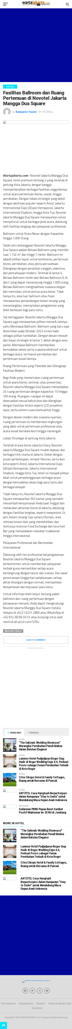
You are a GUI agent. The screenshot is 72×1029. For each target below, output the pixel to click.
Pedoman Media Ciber (59, 1003)
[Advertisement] (36, 45)
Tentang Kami (8, 1003)
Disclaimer (37, 1008)
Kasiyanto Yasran (26, 112)
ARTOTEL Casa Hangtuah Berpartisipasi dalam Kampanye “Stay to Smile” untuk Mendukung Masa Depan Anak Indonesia (43, 796)
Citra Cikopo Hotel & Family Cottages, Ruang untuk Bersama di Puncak (42, 778)
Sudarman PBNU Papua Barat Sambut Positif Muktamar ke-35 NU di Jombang (42, 810)
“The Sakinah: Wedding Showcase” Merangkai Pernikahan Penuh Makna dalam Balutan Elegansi (40, 746)
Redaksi (41, 1003)
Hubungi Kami (26, 1003)
